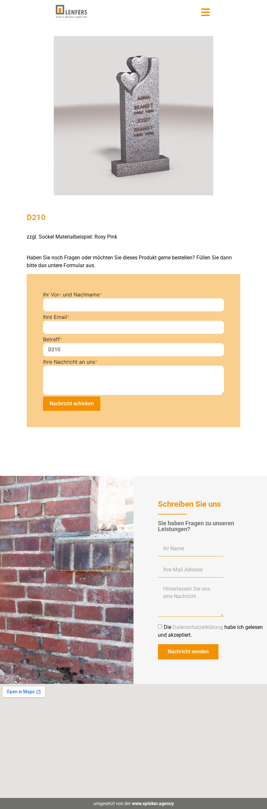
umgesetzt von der (133, 803)
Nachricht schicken (71, 403)
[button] (205, 12)
